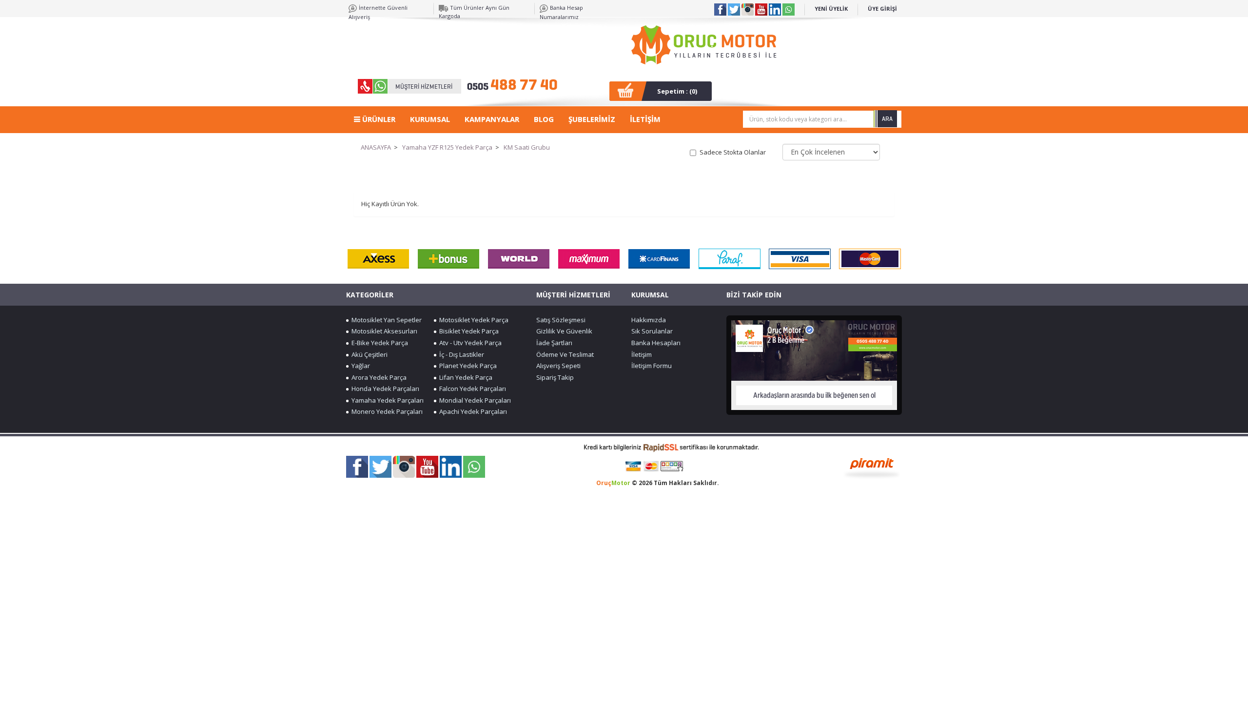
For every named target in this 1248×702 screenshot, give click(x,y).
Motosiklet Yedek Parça (472, 319)
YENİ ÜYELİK (831, 8)
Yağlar (359, 365)
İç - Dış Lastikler (460, 354)
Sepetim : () (677, 91)
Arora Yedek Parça (378, 377)
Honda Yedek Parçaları (384, 388)
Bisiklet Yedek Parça (467, 331)
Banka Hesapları (656, 342)
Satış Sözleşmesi (560, 319)
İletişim (641, 354)
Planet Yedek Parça (466, 365)
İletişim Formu (651, 365)
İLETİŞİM (645, 119)
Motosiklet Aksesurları (383, 331)
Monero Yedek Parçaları (386, 411)
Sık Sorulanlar (652, 331)
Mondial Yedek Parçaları (473, 400)
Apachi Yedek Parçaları (471, 411)
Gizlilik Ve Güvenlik (564, 331)
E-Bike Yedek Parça (378, 342)
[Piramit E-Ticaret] (872, 467)
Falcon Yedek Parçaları (471, 388)
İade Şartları (554, 342)
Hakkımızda (648, 319)
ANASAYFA (376, 147)
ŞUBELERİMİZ (591, 119)
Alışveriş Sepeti (558, 365)
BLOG (544, 119)
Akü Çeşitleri (368, 354)
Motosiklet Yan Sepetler (385, 319)
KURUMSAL (430, 119)
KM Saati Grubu (527, 147)
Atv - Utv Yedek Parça (469, 342)
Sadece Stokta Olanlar (733, 152)
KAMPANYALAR (492, 119)
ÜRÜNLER (377, 119)
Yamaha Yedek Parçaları (386, 400)
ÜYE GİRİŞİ (882, 8)
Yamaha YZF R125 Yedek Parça (447, 147)
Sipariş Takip (555, 377)
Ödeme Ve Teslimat (565, 354)
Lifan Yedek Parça (464, 377)
